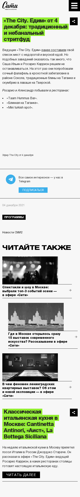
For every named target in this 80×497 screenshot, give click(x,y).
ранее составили (54, 50)
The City (10, 5)
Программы (14, 217)
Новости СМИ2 (12, 232)
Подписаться (33, 190)
